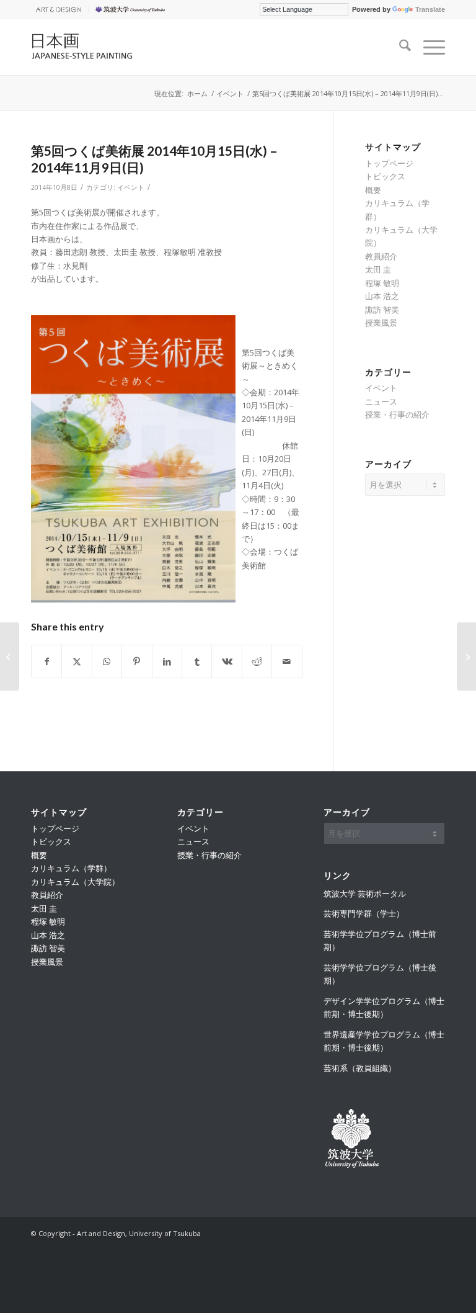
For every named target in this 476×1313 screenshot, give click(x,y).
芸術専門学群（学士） (364, 913)
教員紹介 (381, 256)
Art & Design (56, 9)
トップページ (389, 163)
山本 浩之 (382, 296)
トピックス (385, 176)
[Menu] (428, 47)
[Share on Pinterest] (136, 661)
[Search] (399, 47)
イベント (130, 187)
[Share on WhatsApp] (106, 661)
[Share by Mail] (287, 661)
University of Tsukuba (132, 9)
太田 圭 (378, 269)
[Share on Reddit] (256, 661)
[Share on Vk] (226, 661)
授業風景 (381, 322)
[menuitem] (60, 9)
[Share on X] (76, 661)
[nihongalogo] (91, 47)
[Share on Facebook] (46, 661)
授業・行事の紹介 (397, 414)
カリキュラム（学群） (71, 868)
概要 (373, 189)
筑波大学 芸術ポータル (365, 893)
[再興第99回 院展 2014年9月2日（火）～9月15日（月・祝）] (9, 656)
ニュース (381, 401)
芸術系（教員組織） (360, 1067)
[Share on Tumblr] (196, 661)
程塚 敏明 (382, 283)
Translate (430, 9)
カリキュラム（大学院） (75, 881)
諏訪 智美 (382, 309)
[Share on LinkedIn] (167, 661)
